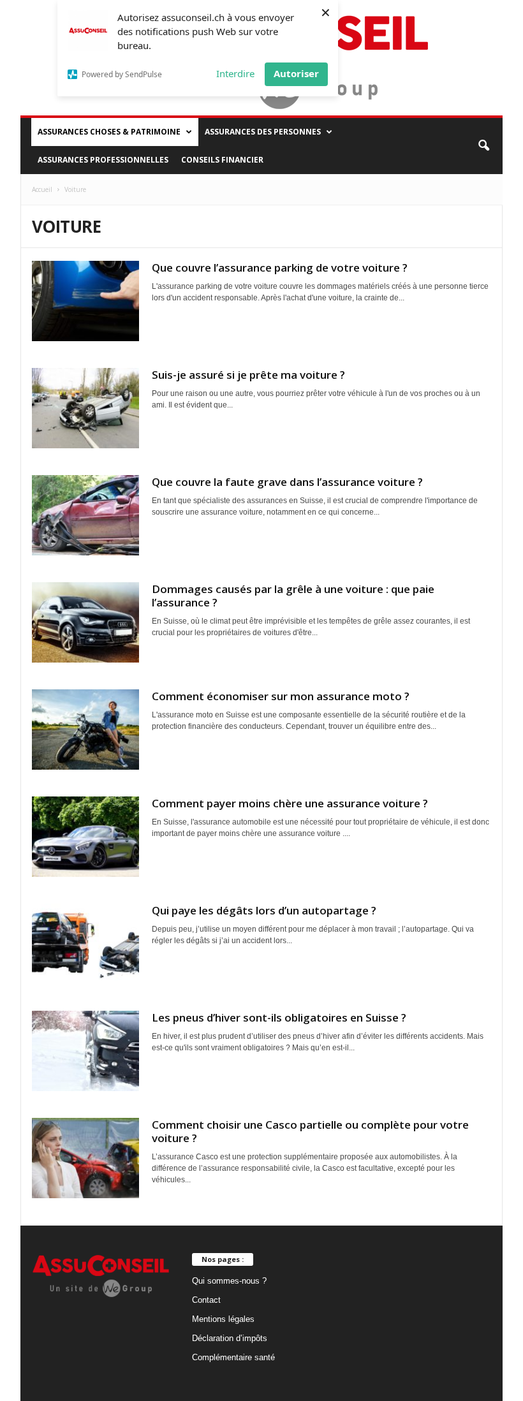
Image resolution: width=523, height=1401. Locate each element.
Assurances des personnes (263, 131)
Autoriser (296, 73)
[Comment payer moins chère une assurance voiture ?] (85, 836)
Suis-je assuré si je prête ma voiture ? (248, 374)
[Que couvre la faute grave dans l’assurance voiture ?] (85, 515)
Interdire (235, 73)
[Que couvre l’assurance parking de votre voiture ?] (85, 301)
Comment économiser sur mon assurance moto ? (280, 696)
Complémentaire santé (233, 1357)
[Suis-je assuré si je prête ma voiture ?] (85, 408)
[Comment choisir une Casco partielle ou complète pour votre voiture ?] (85, 1158)
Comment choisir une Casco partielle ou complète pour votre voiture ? (310, 1131)
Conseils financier (222, 159)
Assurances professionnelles (103, 159)
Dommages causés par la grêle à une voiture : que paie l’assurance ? (293, 596)
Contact (206, 1300)
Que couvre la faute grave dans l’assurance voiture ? (287, 481)
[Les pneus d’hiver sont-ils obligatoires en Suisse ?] (85, 1051)
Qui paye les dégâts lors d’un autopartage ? (264, 910)
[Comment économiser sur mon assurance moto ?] (85, 729)
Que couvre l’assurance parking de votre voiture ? (280, 267)
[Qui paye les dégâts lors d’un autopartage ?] (85, 944)
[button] (483, 146)
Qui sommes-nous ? (229, 1281)
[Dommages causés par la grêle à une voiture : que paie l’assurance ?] (85, 622)
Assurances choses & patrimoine (109, 131)
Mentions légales (223, 1319)
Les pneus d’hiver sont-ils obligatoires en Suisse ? (279, 1017)
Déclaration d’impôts (229, 1338)
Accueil (42, 189)
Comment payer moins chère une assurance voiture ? (290, 803)
